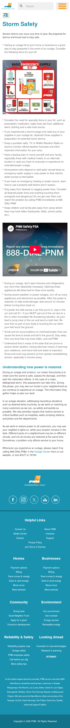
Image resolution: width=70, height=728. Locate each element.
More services (18, 589)
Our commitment (51, 611)
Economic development (18, 624)
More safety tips (19, 663)
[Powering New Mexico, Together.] (8, 5)
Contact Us (20, 529)
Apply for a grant (19, 620)
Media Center (20, 533)
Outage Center (42, 451)
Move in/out (18, 585)
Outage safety (19, 650)
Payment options (19, 567)
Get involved (51, 615)
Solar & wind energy (19, 580)
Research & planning (51, 650)
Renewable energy (51, 624)
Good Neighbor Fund (19, 615)
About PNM (50, 529)
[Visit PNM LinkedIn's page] (56, 499)
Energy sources (51, 620)
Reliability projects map (19, 646)
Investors (50, 533)
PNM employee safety (19, 654)
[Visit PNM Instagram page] (24, 499)
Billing (19, 571)
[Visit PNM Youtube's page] (46, 499)
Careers (20, 538)
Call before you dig (19, 659)
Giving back (18, 611)
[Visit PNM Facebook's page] (14, 499)
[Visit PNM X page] (35, 499)
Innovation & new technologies (51, 646)
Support (50, 538)
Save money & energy (19, 576)
